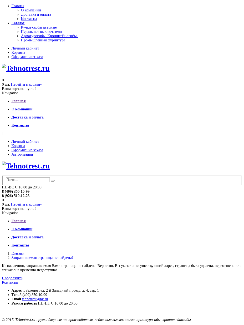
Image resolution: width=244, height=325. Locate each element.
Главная (17, 6)
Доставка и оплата (36, 14)
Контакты (29, 19)
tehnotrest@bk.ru (35, 299)
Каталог (18, 23)
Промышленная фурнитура (43, 40)
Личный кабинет (25, 48)
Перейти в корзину (26, 84)
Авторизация (22, 154)
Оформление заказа (27, 57)
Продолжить (12, 278)
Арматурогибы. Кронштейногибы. (49, 36)
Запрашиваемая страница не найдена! (42, 258)
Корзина (18, 52)
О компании (31, 10)
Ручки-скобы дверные (39, 27)
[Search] (53, 181)
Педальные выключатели (41, 32)
